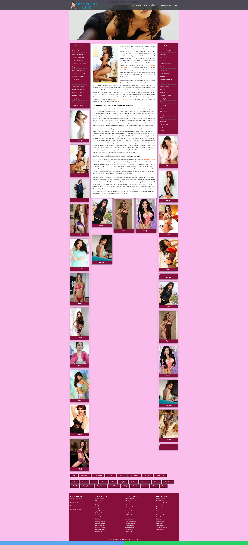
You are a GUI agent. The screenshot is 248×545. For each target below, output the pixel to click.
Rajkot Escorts (160, 521)
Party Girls (163, 76)
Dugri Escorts (75, 79)
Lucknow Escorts (99, 517)
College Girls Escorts (76, 498)
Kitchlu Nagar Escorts (78, 76)
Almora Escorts (160, 513)
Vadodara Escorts (130, 511)
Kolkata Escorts (99, 531)
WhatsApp (186, 543)
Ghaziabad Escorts (100, 521)
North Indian (163, 111)
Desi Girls (163, 105)
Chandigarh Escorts (130, 501)
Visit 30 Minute (164, 86)
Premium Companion (166, 79)
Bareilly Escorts (99, 505)
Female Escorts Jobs (164, 5)
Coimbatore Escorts (130, 521)
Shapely (135, 486)
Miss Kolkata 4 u (125, 539)
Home (133, 5)
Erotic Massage (134, 475)
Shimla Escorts (160, 523)
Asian (74, 482)
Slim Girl (162, 92)
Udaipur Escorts (129, 525)
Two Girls (110, 475)
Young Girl (163, 121)
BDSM (75, 486)
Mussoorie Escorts (161, 509)
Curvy (154, 486)
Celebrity (162, 118)
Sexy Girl (162, 83)
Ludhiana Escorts (130, 515)
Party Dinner (100, 486)
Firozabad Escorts (100, 507)
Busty (145, 486)
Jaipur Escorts (129, 519)
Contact (138, 5)
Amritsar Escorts (130, 517)
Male (94, 482)
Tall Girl (162, 89)
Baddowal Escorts (77, 95)
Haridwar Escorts (161, 511)
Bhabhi (162, 108)
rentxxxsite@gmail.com (62, 543)
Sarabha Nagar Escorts (78, 89)
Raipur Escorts (160, 517)
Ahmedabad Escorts (130, 507)
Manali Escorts (160, 525)
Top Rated (147, 475)
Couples (122, 475)
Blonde (104, 482)
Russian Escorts (74, 502)
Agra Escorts (98, 503)
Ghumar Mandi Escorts (78, 73)
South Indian (163, 57)
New (163, 486)
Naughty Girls (160, 475)
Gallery (145, 5)
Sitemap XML (135, 539)
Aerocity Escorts (99, 525)
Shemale (84, 482)
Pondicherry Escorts (161, 503)
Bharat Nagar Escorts (78, 70)
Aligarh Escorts (99, 511)
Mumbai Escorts (99, 498)
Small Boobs (113, 486)
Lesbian (133, 482)
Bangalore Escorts (100, 527)
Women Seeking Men (166, 51)
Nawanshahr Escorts (77, 105)
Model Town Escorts (77, 54)
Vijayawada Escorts (161, 527)
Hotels (155, 5)
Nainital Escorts (160, 507)
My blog (174, 5)
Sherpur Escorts (76, 67)
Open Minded (98, 475)
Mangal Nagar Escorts (78, 99)
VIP (74, 475)
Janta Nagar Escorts (77, 83)
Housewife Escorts (75, 506)
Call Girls (162, 60)
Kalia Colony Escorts (78, 92)
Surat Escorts (129, 509)
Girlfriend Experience (166, 63)
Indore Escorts (129, 531)
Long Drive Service (165, 95)
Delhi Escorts (98, 501)
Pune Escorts (129, 503)
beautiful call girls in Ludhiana (119, 99)
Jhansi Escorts (98, 515)
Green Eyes (145, 482)
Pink (113, 482)
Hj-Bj (125, 486)
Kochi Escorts (129, 529)
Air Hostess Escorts (75, 509)
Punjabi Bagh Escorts (78, 86)
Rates (150, 5)
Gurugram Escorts (100, 523)
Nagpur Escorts (160, 498)
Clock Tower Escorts (77, 60)
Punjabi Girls (163, 70)
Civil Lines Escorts (77, 51)
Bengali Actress (164, 67)
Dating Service (87, 486)
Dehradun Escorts (161, 505)
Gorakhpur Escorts (100, 513)
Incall (161, 127)
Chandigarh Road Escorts (79, 63)
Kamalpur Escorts (77, 102)
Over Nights (84, 475)
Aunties (162, 102)
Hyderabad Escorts (100, 529)
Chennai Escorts (129, 498)
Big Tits (123, 482)
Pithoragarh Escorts (161, 515)
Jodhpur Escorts (129, 527)
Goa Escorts (128, 513)
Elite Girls (163, 54)
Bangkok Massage (165, 73)
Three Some (168, 482)
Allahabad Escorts (100, 509)
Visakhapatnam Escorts (131, 505)
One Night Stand (164, 99)
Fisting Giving (164, 124)
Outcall (162, 130)
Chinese (156, 482)
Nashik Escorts (160, 501)
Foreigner (162, 115)
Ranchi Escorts (160, 529)
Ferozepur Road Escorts (78, 57)
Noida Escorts (98, 519)
